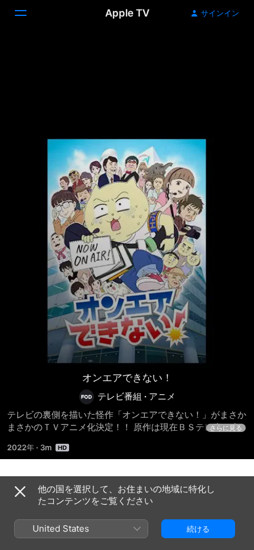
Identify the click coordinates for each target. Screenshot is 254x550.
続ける (198, 528)
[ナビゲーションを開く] (28, 13)
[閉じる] (20, 491)
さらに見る (226, 428)
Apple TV (127, 13)
